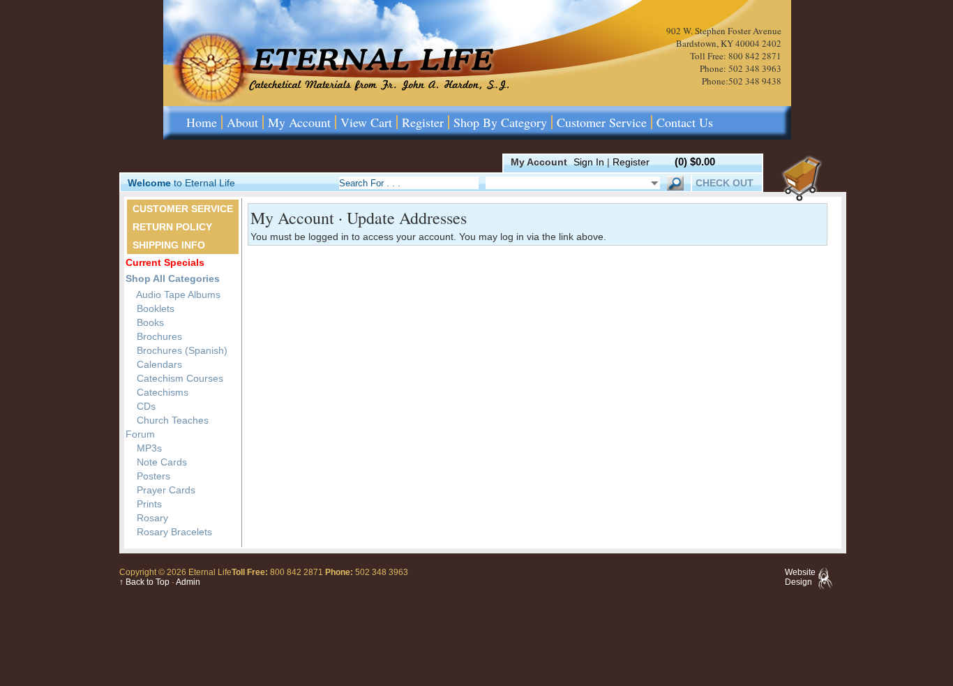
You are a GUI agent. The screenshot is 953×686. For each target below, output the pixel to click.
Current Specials (165, 262)
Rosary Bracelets (173, 531)
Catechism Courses (178, 378)
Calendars (158, 364)
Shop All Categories (173, 278)
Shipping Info (169, 245)
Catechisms (161, 392)
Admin (188, 582)
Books (149, 322)
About (242, 122)
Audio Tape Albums (177, 294)
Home (201, 122)
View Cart (366, 122)
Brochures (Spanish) (180, 350)
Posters (152, 476)
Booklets (154, 308)
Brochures (158, 336)
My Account (299, 122)
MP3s (148, 448)
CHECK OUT (724, 182)
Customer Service (602, 122)
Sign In (588, 161)
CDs (145, 406)
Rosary (151, 517)
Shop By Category (500, 122)
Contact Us (684, 122)
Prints (148, 503)
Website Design (800, 577)
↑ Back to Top (144, 582)
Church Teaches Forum (167, 427)
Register (423, 122)
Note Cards (160, 462)
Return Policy (172, 226)
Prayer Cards (164, 489)
